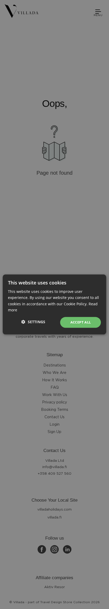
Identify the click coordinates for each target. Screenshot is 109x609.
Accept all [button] (80, 322)
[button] (33, 321)
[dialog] (54, 304)
